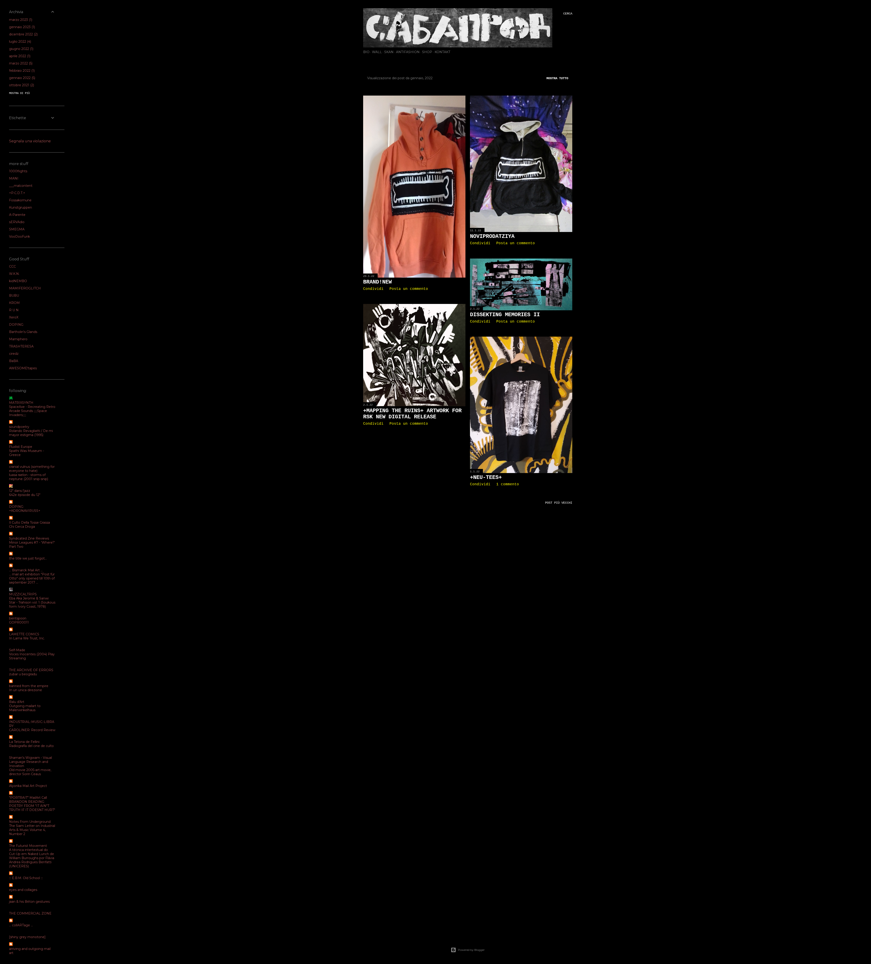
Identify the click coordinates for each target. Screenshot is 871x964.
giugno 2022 (20, 49)
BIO (366, 52)
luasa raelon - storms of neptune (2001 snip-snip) (28, 477)
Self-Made (17, 650)
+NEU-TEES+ (486, 477)
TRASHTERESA (21, 346)
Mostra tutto (557, 78)
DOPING (16, 325)
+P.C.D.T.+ (17, 193)
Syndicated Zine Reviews (29, 538)
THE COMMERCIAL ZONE (30, 913)
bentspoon (17, 618)
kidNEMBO (18, 281)
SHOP (427, 52)
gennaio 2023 (21, 27)
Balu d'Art (16, 702)
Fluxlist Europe (20, 447)
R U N (14, 310)
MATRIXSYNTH (21, 403)
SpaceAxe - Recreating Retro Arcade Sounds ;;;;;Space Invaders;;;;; (32, 411)
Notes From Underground (30, 822)
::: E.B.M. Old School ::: (26, 878)
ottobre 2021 (21, 85)
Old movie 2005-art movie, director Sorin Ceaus (30, 772)
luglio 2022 (19, 41)
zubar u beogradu (23, 674)
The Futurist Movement (28, 846)
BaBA (13, 361)
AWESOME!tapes (23, 368)
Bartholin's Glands (23, 332)
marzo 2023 (20, 20)
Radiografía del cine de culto (31, 746)
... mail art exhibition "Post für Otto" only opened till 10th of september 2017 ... (32, 578)
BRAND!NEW (377, 282)
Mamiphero (18, 339)
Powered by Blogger (471, 950)
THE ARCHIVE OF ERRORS (31, 670)
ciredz (14, 354)
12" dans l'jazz (19, 491)
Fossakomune (20, 200)
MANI (13, 178)
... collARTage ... (21, 925)
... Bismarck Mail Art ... (26, 570)
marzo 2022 (20, 63)
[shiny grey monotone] (27, 937)
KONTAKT (442, 52)
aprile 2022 (19, 56)
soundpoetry (19, 427)
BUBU (14, 295)
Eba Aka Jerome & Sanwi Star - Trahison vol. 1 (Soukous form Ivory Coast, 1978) (32, 602)
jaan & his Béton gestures (29, 902)
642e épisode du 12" (24, 495)
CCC (12, 266)
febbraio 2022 (21, 71)
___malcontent (20, 186)
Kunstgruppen (20, 207)
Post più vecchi (558, 503)
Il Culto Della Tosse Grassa (29, 522)
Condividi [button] (373, 289)
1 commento (507, 484)
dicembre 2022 (23, 34)
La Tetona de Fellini (24, 742)
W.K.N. (14, 274)
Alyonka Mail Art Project (28, 786)
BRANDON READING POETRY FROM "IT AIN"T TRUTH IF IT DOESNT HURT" (32, 806)
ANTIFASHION (408, 52)
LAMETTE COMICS (24, 634)
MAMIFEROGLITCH (25, 288)
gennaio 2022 (21, 78)
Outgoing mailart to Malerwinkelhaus (25, 708)
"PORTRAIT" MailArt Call (28, 798)
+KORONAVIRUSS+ (24, 511)
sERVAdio (16, 222)
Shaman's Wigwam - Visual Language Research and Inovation (30, 762)
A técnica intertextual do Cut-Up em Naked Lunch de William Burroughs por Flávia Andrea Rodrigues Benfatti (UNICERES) (31, 858)
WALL (377, 52)
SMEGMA (16, 229)
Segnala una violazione (30, 141)
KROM (14, 303)
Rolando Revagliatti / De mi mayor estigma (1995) (31, 433)
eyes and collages (23, 890)
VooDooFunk (19, 236)
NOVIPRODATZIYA (492, 236)
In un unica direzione (25, 690)
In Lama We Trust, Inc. (27, 638)
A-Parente (17, 215)
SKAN (389, 52)
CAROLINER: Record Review (32, 730)
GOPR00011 (19, 622)
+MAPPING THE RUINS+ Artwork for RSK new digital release (412, 414)
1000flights (18, 171)
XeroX (13, 317)
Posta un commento (408, 289)
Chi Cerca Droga (22, 527)
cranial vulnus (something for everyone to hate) (32, 469)
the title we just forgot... (28, 558)
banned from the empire (28, 686)
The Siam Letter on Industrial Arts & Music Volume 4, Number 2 (32, 830)
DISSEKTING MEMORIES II (505, 315)
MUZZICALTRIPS (23, 594)
